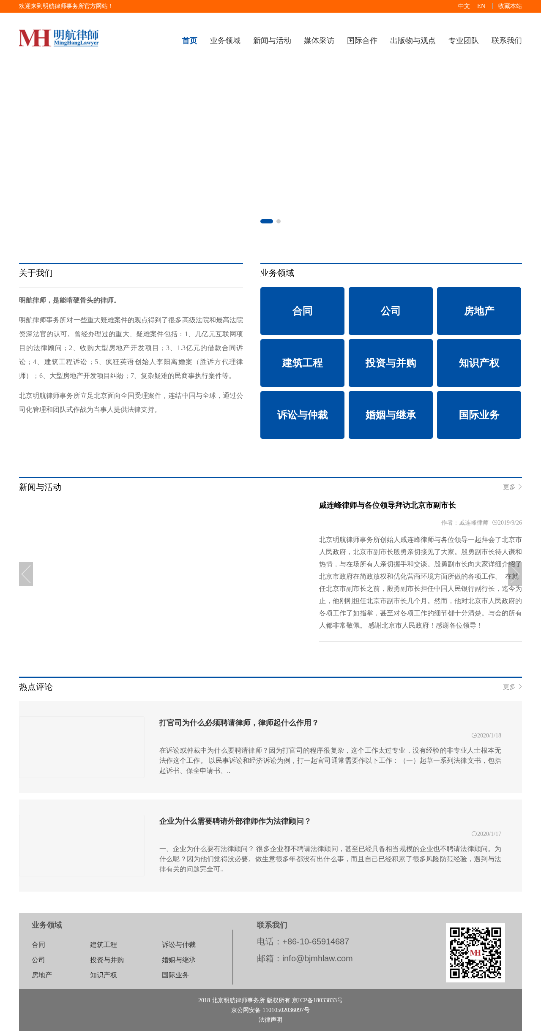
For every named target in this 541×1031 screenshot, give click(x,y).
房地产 (42, 975)
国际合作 (362, 40)
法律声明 (270, 1020)
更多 (512, 487)
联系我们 (507, 40)
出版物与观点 (413, 40)
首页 (189, 40)
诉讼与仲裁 (179, 944)
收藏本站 (510, 6)
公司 (38, 959)
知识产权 (103, 975)
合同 (38, 944)
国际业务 (175, 975)
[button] (266, 221)
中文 (464, 6)
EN (481, 6)
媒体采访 (319, 40)
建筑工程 (103, 944)
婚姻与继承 (179, 959)
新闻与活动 (272, 40)
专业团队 (463, 40)
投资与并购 (107, 959)
